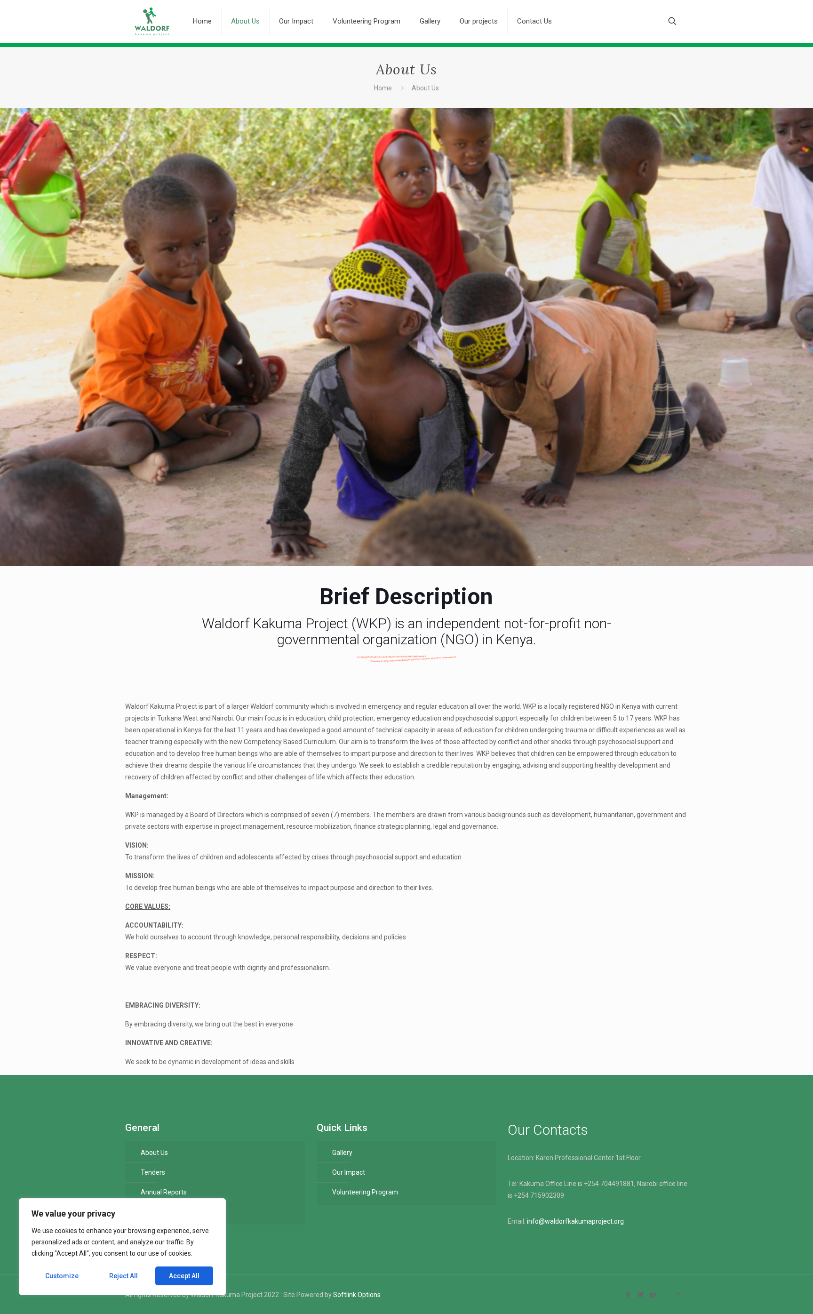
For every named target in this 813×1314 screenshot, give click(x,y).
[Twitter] (641, 1294)
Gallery (342, 1152)
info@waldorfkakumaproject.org (575, 1221)
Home (383, 88)
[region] (122, 1246)
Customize (62, 1276)
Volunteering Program (365, 1192)
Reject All (123, 1276)
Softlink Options (357, 1294)
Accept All (184, 1276)
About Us (154, 1152)
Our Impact (348, 1172)
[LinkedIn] (654, 1294)
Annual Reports (164, 1192)
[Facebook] (628, 1294)
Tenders (153, 1172)
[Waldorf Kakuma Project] (152, 21)
